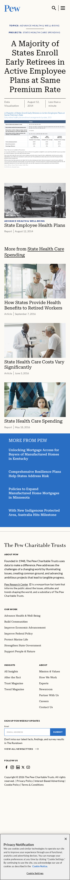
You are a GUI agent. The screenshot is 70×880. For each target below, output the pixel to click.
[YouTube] (28, 767)
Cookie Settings (35, 873)
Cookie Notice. (40, 866)
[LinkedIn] (18, 767)
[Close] (66, 839)
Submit (58, 732)
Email (6, 726)
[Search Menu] (54, 8)
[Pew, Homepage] (12, 8)
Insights (9, 665)
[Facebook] (6, 767)
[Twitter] (23, 767)
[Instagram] (12, 767)
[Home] (35, 545)
